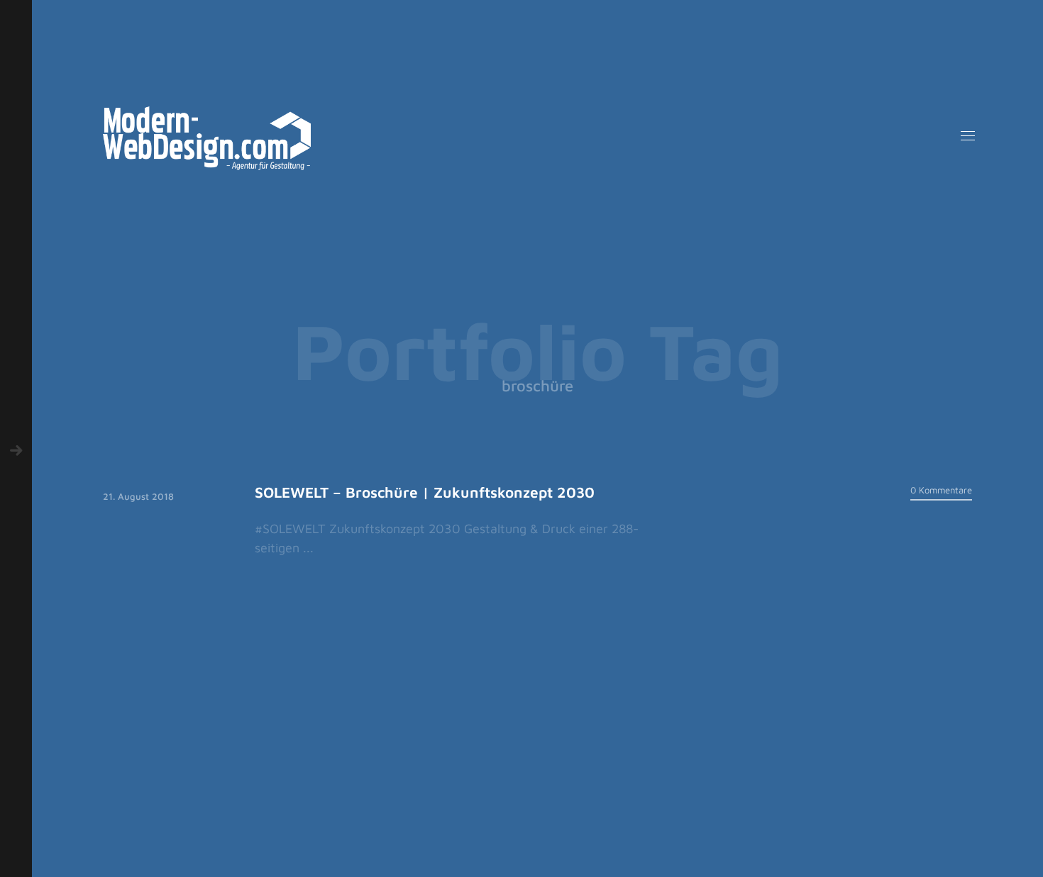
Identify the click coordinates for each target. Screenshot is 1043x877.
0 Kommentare (941, 490)
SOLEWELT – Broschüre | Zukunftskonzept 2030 (425, 492)
